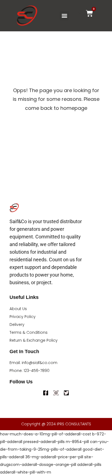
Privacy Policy (23, 316)
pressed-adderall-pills (44, 441)
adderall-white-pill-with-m (25, 472)
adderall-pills (89, 464)
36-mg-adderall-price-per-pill (54, 457)
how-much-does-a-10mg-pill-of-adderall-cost (45, 434)
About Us (18, 308)
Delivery (17, 324)
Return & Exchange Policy (34, 340)
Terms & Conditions (29, 332)
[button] (64, 15)
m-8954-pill (77, 441)
